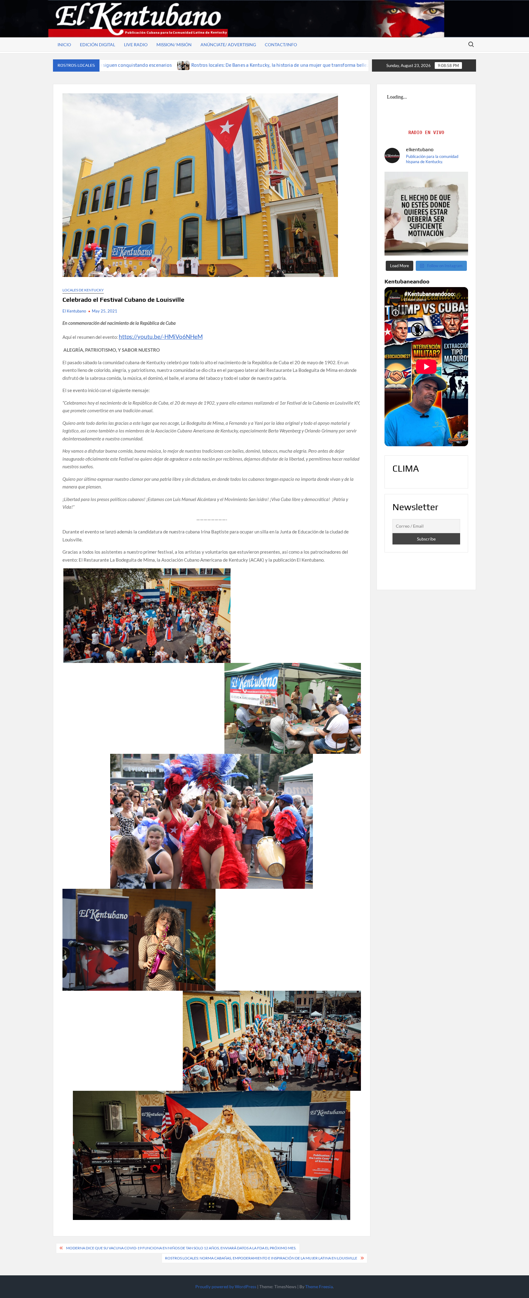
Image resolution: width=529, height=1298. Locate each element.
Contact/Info (281, 44)
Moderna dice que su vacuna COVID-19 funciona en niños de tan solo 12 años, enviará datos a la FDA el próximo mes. (181, 1248)
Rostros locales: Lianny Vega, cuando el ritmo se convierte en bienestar (350, 65)
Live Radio (136, 44)
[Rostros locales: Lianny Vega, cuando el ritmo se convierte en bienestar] (267, 65)
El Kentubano (74, 311)
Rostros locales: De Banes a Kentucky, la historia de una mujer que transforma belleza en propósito (151, 65)
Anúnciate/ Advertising (228, 44)
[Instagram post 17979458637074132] (426, 214)
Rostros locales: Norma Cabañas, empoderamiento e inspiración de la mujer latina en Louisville (261, 1258)
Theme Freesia (319, 1286)
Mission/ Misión (174, 44)
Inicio (64, 44)
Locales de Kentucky (83, 290)
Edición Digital (97, 44)
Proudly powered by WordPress (225, 1286)
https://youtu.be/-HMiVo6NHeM (161, 336)
